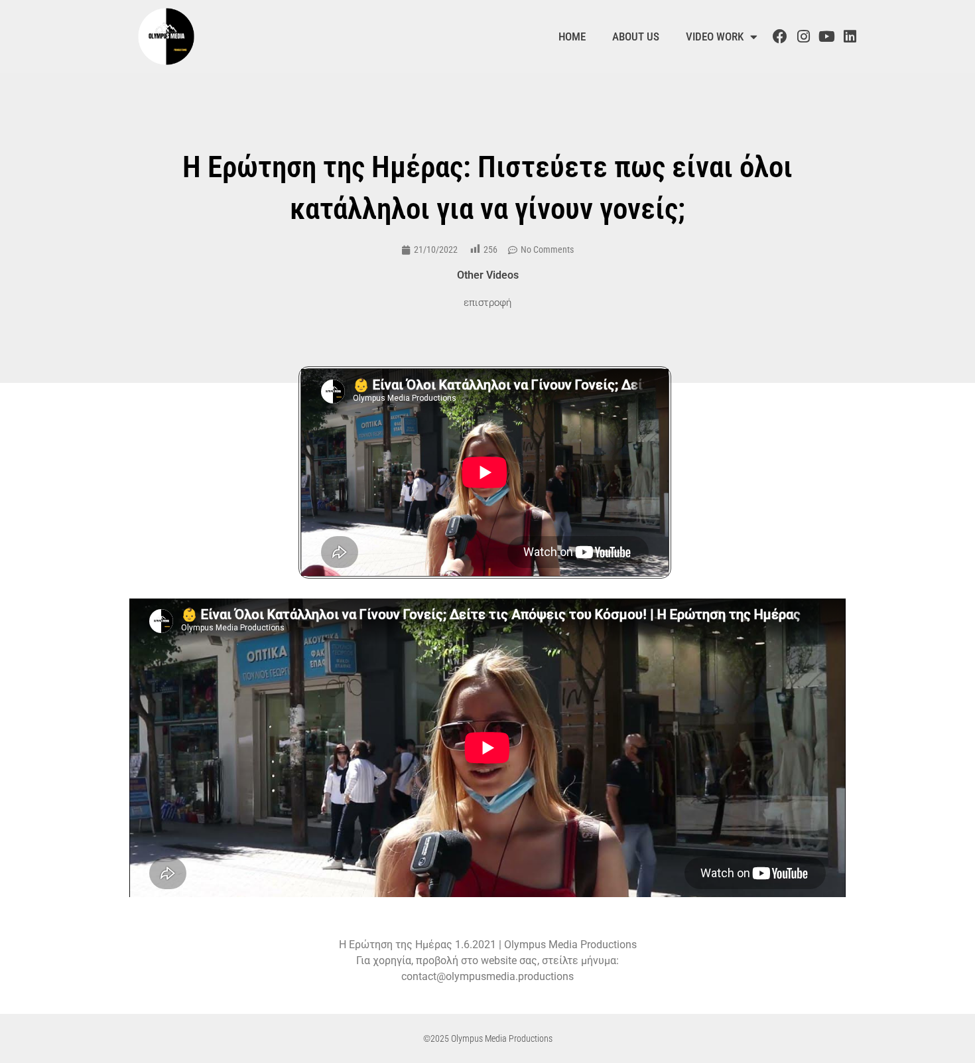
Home (572, 36)
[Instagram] (803, 36)
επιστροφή (487, 303)
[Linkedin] (850, 36)
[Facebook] (779, 36)
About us (635, 36)
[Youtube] (826, 36)
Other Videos (488, 275)
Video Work (715, 36)
